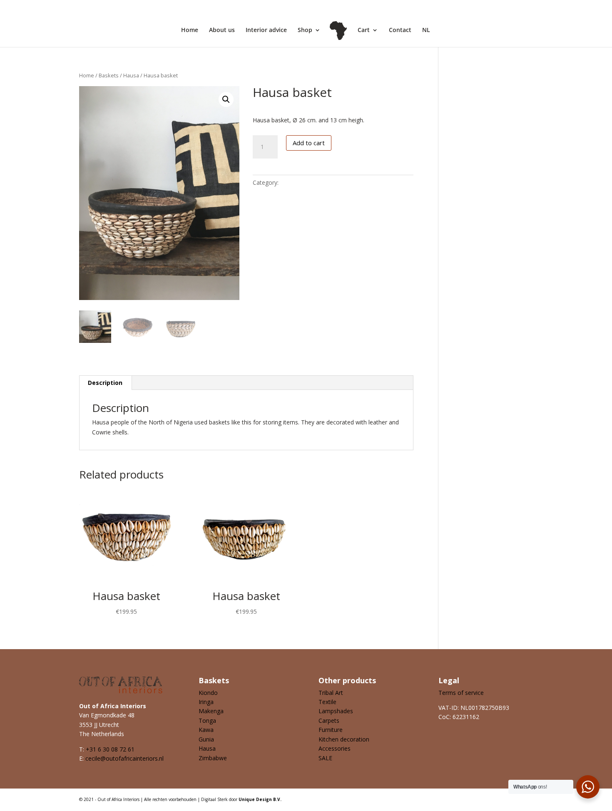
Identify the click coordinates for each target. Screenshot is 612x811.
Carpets (328, 720)
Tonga (207, 720)
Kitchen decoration (343, 739)
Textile (327, 702)
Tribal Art (330, 693)
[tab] (105, 383)
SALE (325, 758)
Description (105, 383)
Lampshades (335, 711)
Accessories (334, 748)
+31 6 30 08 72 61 (110, 749)
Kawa (206, 730)
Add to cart (309, 143)
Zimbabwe (213, 758)
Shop (305, 30)
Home (189, 30)
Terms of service (461, 693)
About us (222, 30)
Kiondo (208, 693)
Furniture (330, 730)
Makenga (211, 711)
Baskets (109, 75)
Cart (364, 30)
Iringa (206, 702)
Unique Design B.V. (260, 799)
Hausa (131, 75)
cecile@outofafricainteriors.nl (124, 758)
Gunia (206, 739)
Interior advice (266, 30)
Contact (400, 30)
